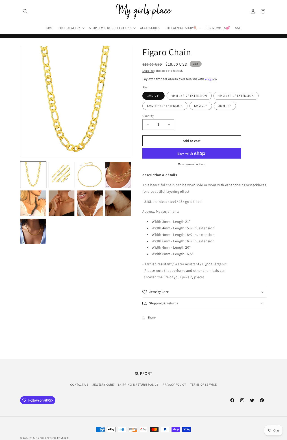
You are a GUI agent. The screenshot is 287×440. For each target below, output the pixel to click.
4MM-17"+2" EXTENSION (236, 96)
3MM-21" (153, 96)
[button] (25, 11)
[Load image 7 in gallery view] (61, 203)
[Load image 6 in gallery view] (33, 203)
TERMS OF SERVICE (203, 384)
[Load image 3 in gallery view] (90, 175)
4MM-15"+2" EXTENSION (189, 96)
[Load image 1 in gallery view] (33, 175)
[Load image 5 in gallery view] (118, 175)
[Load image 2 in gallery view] (61, 175)
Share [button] (152, 317)
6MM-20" (200, 106)
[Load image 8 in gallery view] (90, 203)
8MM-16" (224, 106)
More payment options (192, 164)
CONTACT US (79, 384)
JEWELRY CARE (103, 384)
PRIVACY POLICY (174, 384)
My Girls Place (37, 437)
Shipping (148, 70)
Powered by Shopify (58, 437)
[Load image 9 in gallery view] (118, 203)
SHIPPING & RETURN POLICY (138, 384)
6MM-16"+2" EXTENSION (165, 106)
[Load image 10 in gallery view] (33, 232)
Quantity (148, 116)
